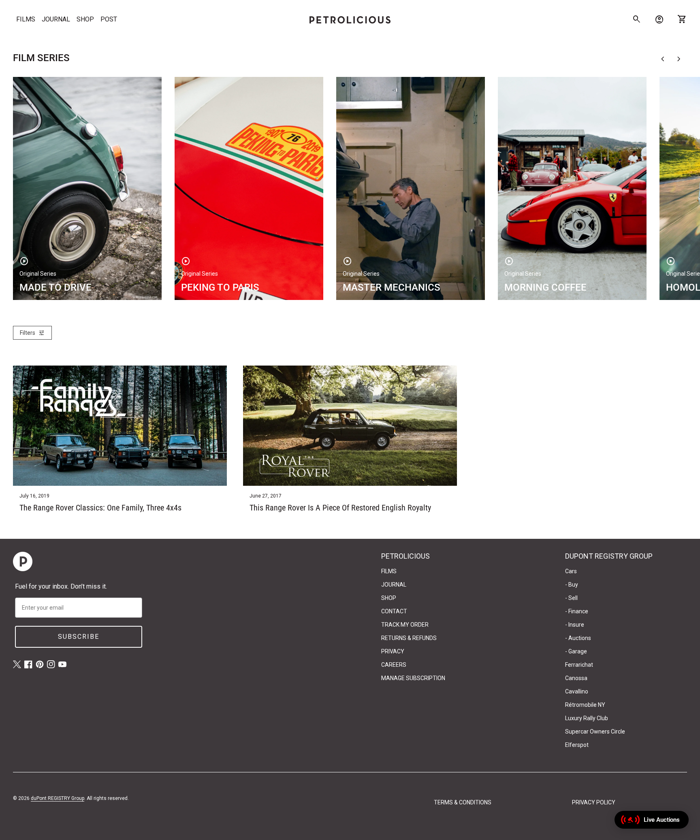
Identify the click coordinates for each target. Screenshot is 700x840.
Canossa (576, 678)
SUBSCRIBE (78, 636)
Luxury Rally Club (586, 718)
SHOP (85, 19)
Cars (571, 571)
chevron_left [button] (663, 59)
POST (108, 19)
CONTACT (394, 611)
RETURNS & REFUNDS (409, 638)
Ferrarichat (579, 664)
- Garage (576, 651)
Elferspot (577, 745)
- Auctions (578, 638)
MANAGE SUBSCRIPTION (413, 678)
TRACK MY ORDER (405, 624)
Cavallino (576, 691)
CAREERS (393, 664)
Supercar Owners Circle (595, 731)
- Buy (571, 584)
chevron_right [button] (679, 59)
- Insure (574, 624)
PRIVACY (392, 651)
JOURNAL (56, 19)
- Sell (571, 598)
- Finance (576, 611)
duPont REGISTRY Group (57, 798)
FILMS (25, 19)
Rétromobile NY (585, 705)
